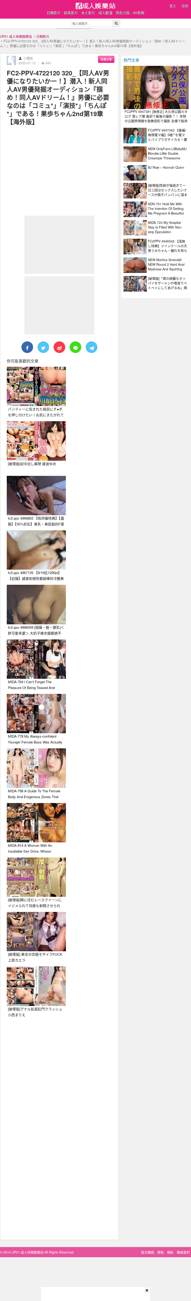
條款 (160, 1252)
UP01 (95, 6)
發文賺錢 (147, 1252)
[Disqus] (59, 1079)
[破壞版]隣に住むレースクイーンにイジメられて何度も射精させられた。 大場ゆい (35, 905)
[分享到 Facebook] (27, 347)
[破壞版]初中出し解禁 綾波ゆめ (32, 463)
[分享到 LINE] (75, 347)
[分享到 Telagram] (91, 347)
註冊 (185, 5)
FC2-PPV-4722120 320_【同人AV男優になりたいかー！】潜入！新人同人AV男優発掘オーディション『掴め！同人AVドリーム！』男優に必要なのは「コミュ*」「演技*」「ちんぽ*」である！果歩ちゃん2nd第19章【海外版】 (58, 97)
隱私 (170, 1252)
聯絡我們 (183, 1252)
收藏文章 (106, 59)
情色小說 (123, 12)
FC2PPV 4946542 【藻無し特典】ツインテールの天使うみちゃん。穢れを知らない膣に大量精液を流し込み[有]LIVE (167, 250)
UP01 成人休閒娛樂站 (16, 36)
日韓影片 (54, 12)
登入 (173, 5)
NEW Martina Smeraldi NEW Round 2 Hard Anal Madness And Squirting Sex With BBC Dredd (166, 266)
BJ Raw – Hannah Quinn (166, 167)
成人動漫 (106, 12)
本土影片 (88, 12)
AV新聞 (138, 12)
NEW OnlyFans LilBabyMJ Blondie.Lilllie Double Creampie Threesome (167, 153)
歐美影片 (71, 12)
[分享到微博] (59, 347)
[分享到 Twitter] (43, 347)
